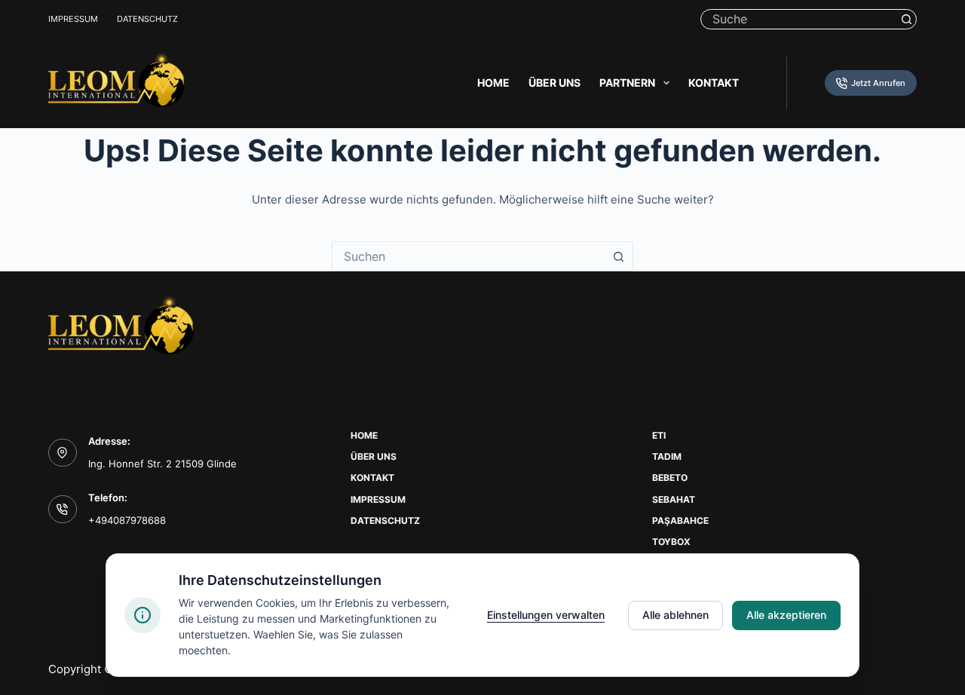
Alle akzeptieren (786, 614)
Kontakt (713, 82)
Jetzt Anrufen (878, 83)
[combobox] (468, 256)
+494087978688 (127, 520)
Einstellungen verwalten (546, 614)
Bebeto (670, 477)
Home (493, 82)
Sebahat (673, 499)
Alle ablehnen (675, 614)
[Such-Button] (906, 19)
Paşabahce (680, 520)
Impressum (73, 19)
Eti (659, 435)
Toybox (671, 541)
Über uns (554, 82)
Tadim (667, 456)
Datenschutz (147, 19)
